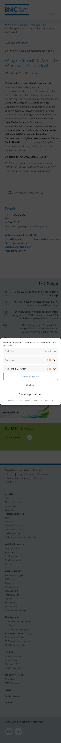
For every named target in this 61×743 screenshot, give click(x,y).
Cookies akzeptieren (30, 376)
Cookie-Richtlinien (15, 400)
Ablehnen (30, 385)
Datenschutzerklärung (33, 400)
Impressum (48, 400)
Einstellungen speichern (30, 394)
